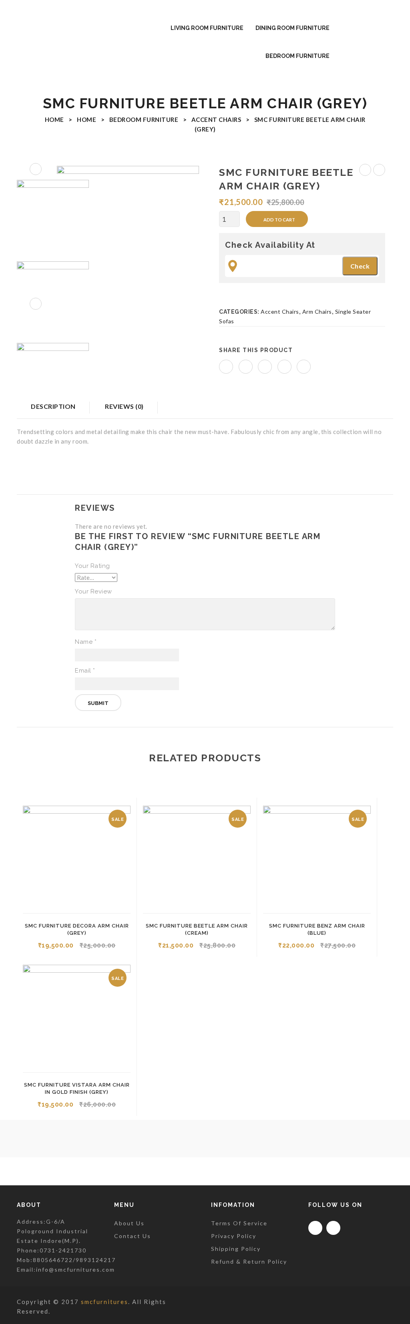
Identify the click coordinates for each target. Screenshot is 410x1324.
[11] (53, 297)
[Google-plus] (333, 1228)
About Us (129, 1223)
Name (85, 641)
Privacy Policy (233, 1235)
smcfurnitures (104, 1301)
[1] (128, 237)
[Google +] (284, 367)
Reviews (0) (124, 406)
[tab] (124, 410)
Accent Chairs (216, 119)
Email (85, 670)
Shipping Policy (236, 1248)
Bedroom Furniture (144, 119)
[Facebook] (226, 367)
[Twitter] (246, 367)
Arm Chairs (317, 311)
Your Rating (92, 565)
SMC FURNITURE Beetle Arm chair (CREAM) (379, 171)
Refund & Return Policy (249, 1261)
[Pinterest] (265, 367)
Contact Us (132, 1235)
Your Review (93, 591)
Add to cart (279, 219)
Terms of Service (239, 1223)
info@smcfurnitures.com (75, 1269)
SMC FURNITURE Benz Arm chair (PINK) (365, 171)
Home (54, 119)
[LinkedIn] (304, 367)
